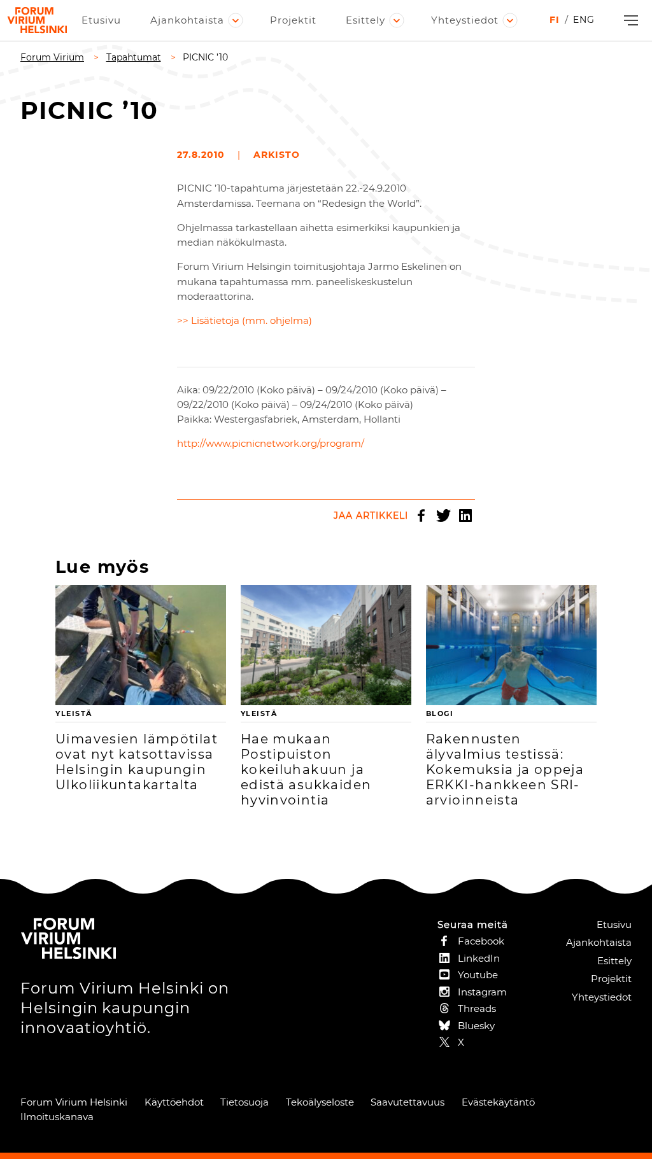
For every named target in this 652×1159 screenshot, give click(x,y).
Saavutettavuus (407, 1102)
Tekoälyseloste (320, 1102)
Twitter (443, 515)
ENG (584, 19)
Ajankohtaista (187, 20)
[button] (629, 20)
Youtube (478, 975)
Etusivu (101, 20)
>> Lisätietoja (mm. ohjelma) (244, 320)
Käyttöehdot (174, 1102)
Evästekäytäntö (498, 1102)
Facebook (420, 515)
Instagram (482, 992)
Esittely (365, 20)
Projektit (293, 20)
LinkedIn (465, 515)
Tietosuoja (244, 1102)
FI (554, 19)
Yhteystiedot (465, 20)
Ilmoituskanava (57, 1117)
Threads (477, 1008)
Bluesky (476, 1026)
